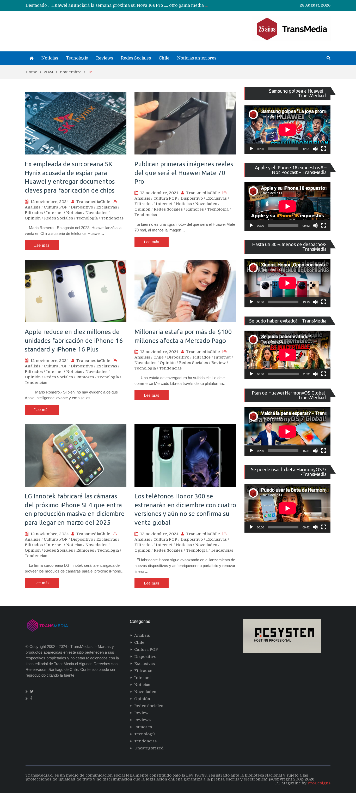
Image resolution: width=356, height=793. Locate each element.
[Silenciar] (315, 148)
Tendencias (112, 218)
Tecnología (77, 58)
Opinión (33, 218)
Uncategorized (149, 748)
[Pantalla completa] (323, 148)
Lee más (42, 245)
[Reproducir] (251, 148)
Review (218, 362)
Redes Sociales (136, 58)
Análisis (32, 207)
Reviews (104, 58)
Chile (164, 58)
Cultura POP (55, 207)
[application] (287, 129)
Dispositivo (82, 207)
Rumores (195, 209)
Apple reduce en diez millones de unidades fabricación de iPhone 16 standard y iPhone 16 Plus (74, 340)
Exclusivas (106, 207)
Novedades (96, 212)
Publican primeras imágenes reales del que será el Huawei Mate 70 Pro (183, 172)
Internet (54, 212)
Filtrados (34, 212)
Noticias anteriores (196, 58)
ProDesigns (319, 783)
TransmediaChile (93, 201)
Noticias (49, 58)
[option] (129, 5)
